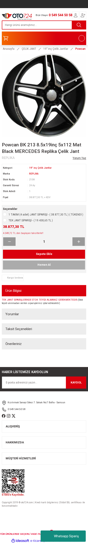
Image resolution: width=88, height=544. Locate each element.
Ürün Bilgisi (13, 291)
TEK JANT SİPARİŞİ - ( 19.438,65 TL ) (31, 220)
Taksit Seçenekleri (18, 329)
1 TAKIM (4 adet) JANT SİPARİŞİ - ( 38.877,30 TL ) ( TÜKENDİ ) (46, 214)
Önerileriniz (13, 344)
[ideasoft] (20, 541)
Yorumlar (12, 314)
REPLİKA (33, 173)
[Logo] (17, 16)
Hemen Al (44, 264)
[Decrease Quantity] (9, 241)
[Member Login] (75, 15)
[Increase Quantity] (78, 241)
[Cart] (44, 38)
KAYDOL (76, 382)
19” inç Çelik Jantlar (40, 168)
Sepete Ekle (44, 254)
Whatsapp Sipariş (66, 536)
